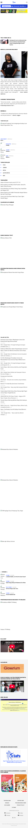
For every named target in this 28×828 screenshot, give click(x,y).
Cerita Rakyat (4, 139)
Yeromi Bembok (4, 188)
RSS (15, 817)
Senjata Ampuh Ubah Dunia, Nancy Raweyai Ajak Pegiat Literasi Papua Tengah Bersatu (14, 392)
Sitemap (14, 807)
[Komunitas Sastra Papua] (14, 2)
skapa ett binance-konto (6, 182)
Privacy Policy (20, 805)
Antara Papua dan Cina (12, 588)
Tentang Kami (7, 800)
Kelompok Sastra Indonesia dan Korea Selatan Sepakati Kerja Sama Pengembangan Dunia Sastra (17, 42)
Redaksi (7, 803)
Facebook (8, 813)
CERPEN (5, 167)
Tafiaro (7, 149)
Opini (7, 155)
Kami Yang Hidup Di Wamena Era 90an (16, 582)
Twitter (21, 813)
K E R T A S (17, 182)
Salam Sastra (5, 337)
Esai (7, 587)
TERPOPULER (4, 121)
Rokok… (8, 151)
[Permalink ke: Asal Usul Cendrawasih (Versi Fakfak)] (14, 130)
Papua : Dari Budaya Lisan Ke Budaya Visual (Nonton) (13, 409)
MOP (4, 175)
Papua (4, 170)
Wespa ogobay (4, 184)
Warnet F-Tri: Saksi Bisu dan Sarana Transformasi (12, 383)
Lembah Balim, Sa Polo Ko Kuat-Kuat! (16, 576)
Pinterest (8, 815)
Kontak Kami (20, 800)
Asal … (2, 140)
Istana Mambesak (10, 594)
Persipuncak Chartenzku (6, 376)
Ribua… (8, 157)
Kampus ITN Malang (5, 629)
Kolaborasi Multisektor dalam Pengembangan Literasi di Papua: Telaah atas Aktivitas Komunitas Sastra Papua (14, 349)
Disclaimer (7, 805)
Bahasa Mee (8, 144)
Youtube (21, 815)
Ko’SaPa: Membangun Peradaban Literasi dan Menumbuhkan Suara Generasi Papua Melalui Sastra (13, 358)
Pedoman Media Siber (20, 803)
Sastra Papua (6, 173)
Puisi (4, 165)
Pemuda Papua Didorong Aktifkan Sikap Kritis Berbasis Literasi (14, 401)
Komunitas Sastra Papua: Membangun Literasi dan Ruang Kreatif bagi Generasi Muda (13, 340)
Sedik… (8, 145)
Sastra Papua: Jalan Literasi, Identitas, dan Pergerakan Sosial (14, 368)
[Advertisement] (14, 24)
